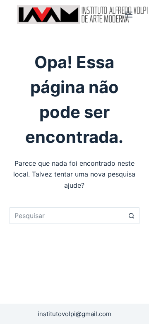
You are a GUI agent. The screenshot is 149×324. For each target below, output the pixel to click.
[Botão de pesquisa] (131, 215)
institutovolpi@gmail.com (74, 314)
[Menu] (128, 14)
